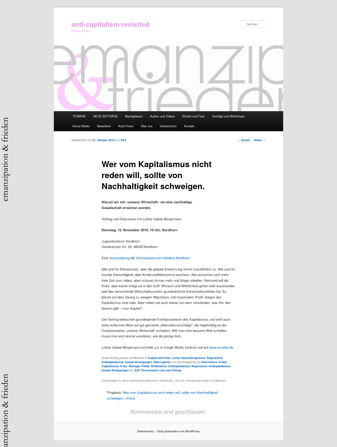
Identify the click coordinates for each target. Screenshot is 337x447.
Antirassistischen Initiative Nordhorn (163, 257)
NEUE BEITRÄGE (105, 116)
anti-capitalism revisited (110, 24)
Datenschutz (145, 431)
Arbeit (223, 362)
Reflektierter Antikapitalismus (170, 366)
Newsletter (104, 126)
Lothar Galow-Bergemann (188, 358)
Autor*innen (125, 126)
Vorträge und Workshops (228, 116)
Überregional (161, 362)
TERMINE (79, 116)
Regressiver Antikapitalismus (210, 366)
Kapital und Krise (159, 358)
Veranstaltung (119, 257)
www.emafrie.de (221, 347)
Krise (123, 366)
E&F (123, 140)
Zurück (244, 140)
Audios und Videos (162, 116)
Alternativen (209, 362)
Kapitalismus (110, 366)
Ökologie (134, 366)
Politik (145, 366)
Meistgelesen (134, 116)
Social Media (81, 126)
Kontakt (189, 126)
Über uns (147, 126)
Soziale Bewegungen (138, 362)
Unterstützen (168, 126)
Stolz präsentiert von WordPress (178, 431)
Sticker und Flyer (193, 116)
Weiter (260, 140)
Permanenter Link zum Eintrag (161, 370)
